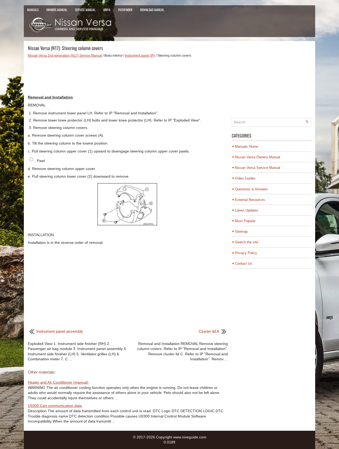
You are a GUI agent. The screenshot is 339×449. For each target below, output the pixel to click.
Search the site (246, 242)
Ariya (106, 9)
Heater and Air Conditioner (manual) (58, 382)
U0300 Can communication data (55, 405)
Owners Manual (56, 9)
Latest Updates (246, 210)
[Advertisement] (128, 76)
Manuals (33, 9)
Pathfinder (125, 9)
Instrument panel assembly (59, 331)
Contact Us (243, 264)
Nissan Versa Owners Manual (257, 157)
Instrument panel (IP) (140, 55)
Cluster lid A (209, 331)
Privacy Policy (246, 253)
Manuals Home (246, 147)
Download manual (152, 9)
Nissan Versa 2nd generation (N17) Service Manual (65, 55)
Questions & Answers (251, 189)
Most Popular (245, 221)
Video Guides (245, 178)
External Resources (250, 200)
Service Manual (85, 9)
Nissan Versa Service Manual (257, 168)
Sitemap (241, 232)
